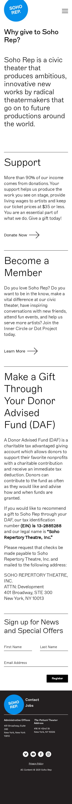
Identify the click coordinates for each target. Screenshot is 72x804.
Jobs (29, 705)
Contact (32, 700)
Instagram (48, 754)
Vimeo (25, 754)
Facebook (41, 754)
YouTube (33, 754)
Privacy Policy (36, 763)
